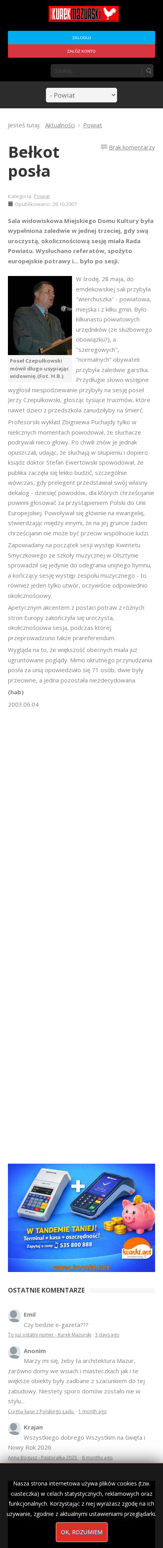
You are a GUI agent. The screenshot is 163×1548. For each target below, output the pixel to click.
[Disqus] (81, 820)
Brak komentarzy (132, 147)
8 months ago (97, 1457)
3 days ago (107, 1334)
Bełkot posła (33, 161)
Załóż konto (81, 51)
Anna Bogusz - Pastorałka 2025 (43, 1457)
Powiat (42, 196)
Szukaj (148, 70)
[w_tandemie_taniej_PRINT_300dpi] (81, 1217)
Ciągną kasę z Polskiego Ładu (41, 1411)
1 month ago (92, 1411)
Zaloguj (81, 38)
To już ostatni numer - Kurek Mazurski (49, 1334)
